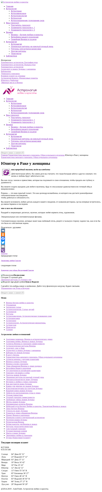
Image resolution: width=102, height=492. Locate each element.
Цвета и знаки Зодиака (15, 433)
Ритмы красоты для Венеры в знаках (21, 424)
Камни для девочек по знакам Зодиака (22, 386)
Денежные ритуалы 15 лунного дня (16, 280)
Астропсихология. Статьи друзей (20, 309)
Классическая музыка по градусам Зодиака (24, 388)
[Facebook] (51, 239)
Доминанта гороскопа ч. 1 (23, 27)
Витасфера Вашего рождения (18, 368)
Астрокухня (16, 18)
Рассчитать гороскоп (20, 25)
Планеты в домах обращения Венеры (22, 413)
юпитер (4, 253)
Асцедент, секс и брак (15, 348)
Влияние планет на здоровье (13, 76)
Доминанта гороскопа (10, 74)
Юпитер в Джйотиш (9, 80)
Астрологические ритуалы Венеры (21, 346)
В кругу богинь (12, 355)
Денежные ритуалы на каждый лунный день (32, 46)
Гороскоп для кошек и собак (18, 373)
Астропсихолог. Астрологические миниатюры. (26, 323)
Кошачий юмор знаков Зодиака (19, 391)
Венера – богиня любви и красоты (27, 35)
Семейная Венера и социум (23, 39)
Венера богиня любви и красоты (20, 303)
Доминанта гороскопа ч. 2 (23, 30)
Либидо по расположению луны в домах (23, 393)
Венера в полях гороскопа (17, 364)
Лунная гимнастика (14, 395)
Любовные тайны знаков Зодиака (20, 400)
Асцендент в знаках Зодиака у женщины (18, 69)
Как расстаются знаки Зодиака (19, 384)
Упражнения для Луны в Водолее (15, 288)
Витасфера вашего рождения (24, 37)
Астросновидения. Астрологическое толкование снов (29, 316)
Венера (9, 32)
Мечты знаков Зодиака (15, 402)
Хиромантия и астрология (12, 67)
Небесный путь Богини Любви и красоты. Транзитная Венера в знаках (36, 406)
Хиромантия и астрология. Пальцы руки (18, 65)
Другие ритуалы (18, 51)
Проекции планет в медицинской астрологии (25, 417)
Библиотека (11, 56)
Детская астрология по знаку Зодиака (22, 379)
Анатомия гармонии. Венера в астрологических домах (29, 339)
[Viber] (51, 250)
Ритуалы (9, 314)
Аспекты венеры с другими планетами (22, 359)
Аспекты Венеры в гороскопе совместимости (25, 344)
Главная (9, 6)
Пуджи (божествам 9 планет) (18, 438)
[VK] (51, 231)
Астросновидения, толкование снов (27, 20)
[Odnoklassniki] (51, 235)
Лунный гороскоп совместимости (20, 397)
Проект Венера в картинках (18, 415)
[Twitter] (51, 243)
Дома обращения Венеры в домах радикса (24, 366)
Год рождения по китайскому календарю (23, 370)
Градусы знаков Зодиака (16, 375)
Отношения (11, 305)
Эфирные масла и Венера (12, 83)
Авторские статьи (13, 307)
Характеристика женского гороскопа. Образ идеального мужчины (36, 155)
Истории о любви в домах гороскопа (21, 382)
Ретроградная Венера (15, 422)
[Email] (51, 246)
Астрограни (16, 11)
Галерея (9, 329)
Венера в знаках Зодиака (16, 362)
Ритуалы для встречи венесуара (26, 49)
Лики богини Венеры (15, 409)
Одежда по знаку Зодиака (17, 411)
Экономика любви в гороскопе (19, 435)
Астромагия (11, 42)
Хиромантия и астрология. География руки (19, 62)
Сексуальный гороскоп (16, 429)
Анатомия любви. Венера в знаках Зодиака (24, 341)
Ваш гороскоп (12, 23)
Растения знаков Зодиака (16, 420)
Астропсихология (19, 16)
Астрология (11, 9)
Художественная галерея (16, 431)
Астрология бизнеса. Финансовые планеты (19, 78)
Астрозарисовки (18, 13)
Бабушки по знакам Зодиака (18, 353)
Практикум (16, 53)
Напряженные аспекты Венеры (19, 404)
